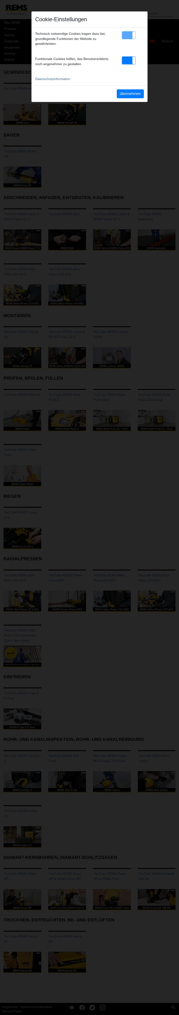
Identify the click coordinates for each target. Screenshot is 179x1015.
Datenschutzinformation (52, 79)
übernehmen (130, 94)
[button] (129, 35)
